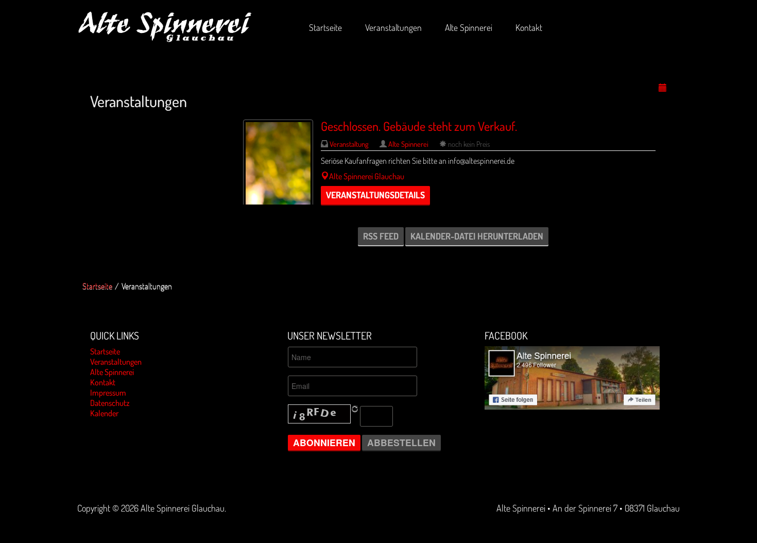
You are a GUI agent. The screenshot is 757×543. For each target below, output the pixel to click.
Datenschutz (110, 403)
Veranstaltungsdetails (375, 194)
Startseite (97, 286)
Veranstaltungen (116, 362)
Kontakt (102, 382)
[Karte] (325, 176)
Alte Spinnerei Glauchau (366, 176)
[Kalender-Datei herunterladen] (663, 88)
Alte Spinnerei (408, 143)
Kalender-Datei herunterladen (476, 236)
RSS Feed (381, 236)
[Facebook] (572, 376)
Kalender (104, 413)
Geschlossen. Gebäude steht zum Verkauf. (419, 126)
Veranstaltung (350, 143)
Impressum (108, 392)
